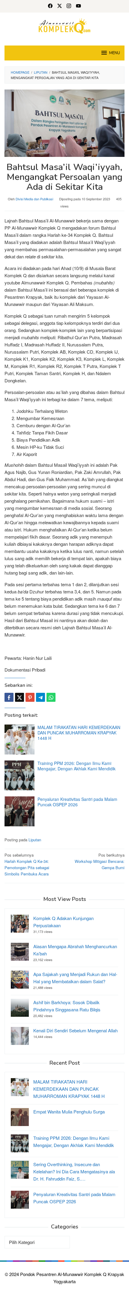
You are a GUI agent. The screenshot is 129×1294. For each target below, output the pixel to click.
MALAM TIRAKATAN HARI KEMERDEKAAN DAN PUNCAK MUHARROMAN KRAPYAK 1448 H (79, 732)
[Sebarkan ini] (9, 697)
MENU (114, 53)
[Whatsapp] (51, 697)
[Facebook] (50, 6)
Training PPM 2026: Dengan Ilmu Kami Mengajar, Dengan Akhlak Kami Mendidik (77, 766)
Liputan (34, 840)
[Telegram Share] (40, 697)
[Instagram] (69, 6)
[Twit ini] (19, 697)
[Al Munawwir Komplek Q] (64, 25)
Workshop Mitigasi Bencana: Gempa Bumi (99, 861)
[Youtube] (78, 6)
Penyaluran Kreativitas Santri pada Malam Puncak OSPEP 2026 (77, 801)
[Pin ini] (30, 697)
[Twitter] (59, 6)
